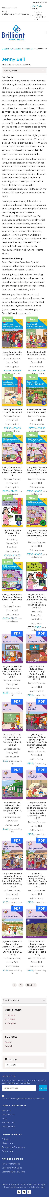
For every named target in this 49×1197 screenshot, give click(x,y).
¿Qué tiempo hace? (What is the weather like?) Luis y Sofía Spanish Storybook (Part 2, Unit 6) (12, 948)
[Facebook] (19, 1192)
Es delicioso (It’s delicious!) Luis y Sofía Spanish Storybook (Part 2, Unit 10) (12, 808)
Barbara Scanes (12, 358)
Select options (12, 366)
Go (43, 1000)
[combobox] (24, 1065)
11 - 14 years (10, 1023)
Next (30, 985)
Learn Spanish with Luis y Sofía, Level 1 (36, 411)
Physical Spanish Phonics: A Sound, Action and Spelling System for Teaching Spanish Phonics (37, 601)
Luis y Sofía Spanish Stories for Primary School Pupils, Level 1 (12, 598)
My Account (7, 1143)
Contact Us (7, 1151)
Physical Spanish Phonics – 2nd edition (12, 533)
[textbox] (24, 1065)
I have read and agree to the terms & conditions (23, 1099)
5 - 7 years (10, 1015)
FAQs (4, 1118)
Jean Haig (12, 539)
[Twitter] (24, 1192)
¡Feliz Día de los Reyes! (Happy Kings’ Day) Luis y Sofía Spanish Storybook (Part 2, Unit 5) (37, 948)
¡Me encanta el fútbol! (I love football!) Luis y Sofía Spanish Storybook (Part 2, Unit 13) (37, 673)
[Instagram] (29, 1192)
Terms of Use (8, 1122)
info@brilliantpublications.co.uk (15, 14)
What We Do (8, 1114)
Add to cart (36, 623)
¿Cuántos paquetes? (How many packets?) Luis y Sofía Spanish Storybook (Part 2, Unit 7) (37, 880)
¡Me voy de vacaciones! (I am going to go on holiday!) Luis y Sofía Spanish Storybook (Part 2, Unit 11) (37, 741)
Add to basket (12, 689)
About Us (6, 1110)
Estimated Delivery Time (13, 1172)
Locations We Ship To (12, 1168)
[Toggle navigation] (45, 32)
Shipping (6, 1139)
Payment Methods (11, 1164)
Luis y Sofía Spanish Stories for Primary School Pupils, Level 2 (37, 534)
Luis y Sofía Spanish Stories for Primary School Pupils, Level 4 (12, 471)
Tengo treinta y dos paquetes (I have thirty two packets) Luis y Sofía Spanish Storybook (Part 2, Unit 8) (12, 880)
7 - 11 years (10, 1019)
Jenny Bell (12, 362)
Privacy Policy (8, 1126)
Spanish (8, 1046)
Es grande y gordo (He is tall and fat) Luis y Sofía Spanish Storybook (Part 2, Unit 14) (12, 671)
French (8, 1042)
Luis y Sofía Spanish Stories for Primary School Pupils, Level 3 (37, 471)
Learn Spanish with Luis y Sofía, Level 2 (12, 411)
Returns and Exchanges (13, 1147)
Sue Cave (12, 547)
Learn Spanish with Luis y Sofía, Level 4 (12, 353)
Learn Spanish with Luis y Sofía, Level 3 (36, 353)
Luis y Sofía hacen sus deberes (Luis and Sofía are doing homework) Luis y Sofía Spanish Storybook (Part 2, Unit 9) (37, 810)
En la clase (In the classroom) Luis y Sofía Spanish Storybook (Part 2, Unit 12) (12, 739)
